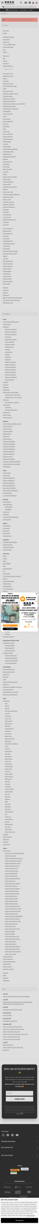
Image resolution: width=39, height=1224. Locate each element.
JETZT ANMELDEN (10, 628)
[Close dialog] (37, 594)
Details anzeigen (30, 1215)
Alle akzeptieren (19, 1220)
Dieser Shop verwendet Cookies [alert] (9, 1200)
